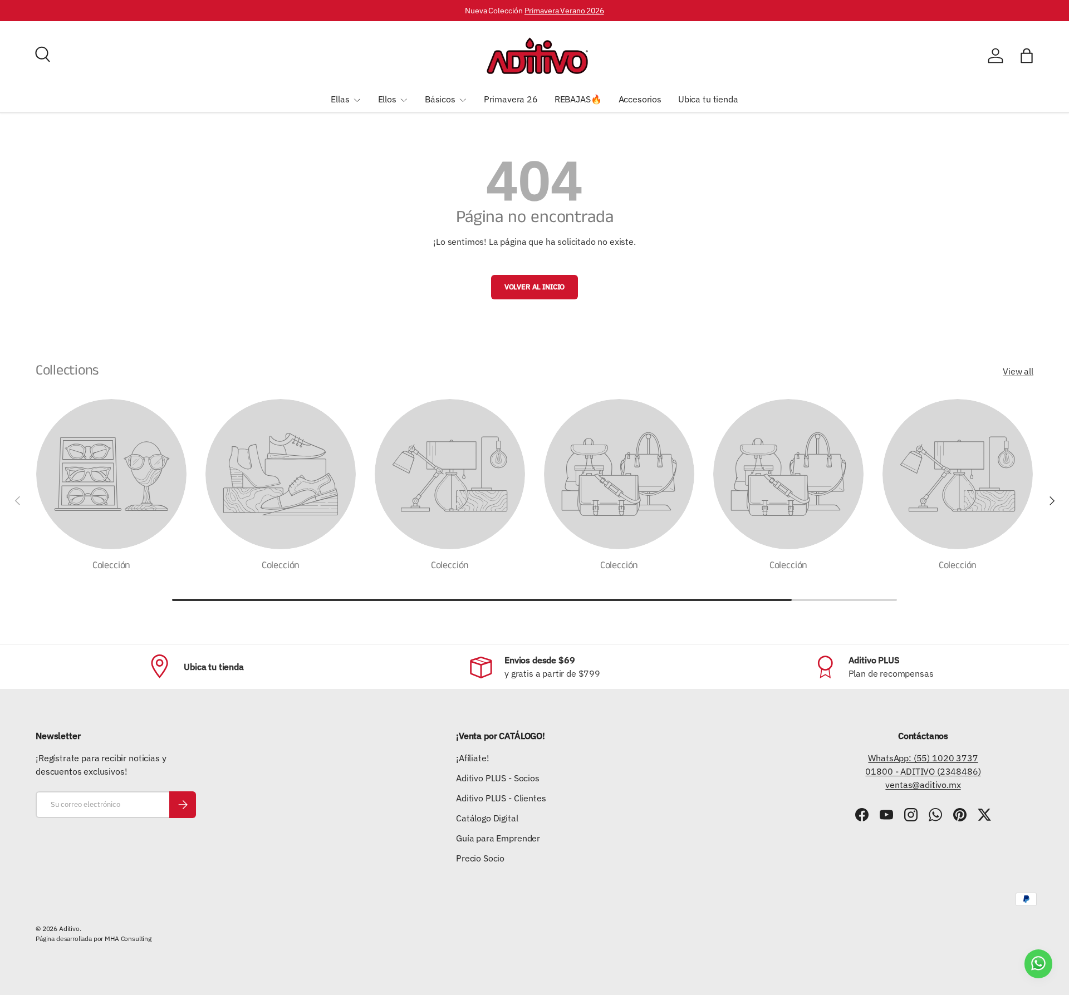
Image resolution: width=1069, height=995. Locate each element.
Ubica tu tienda (708, 99)
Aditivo (69, 928)
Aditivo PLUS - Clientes (501, 798)
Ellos (387, 99)
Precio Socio (480, 858)
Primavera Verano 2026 (564, 10)
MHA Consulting (128, 938)
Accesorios (640, 99)
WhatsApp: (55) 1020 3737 (923, 758)
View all (1018, 371)
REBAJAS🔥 (578, 99)
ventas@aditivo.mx (922, 784)
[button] (1026, 55)
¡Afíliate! (472, 758)
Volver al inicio (534, 287)
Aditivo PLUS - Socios (498, 778)
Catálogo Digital (487, 818)
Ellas (340, 99)
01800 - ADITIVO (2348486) (922, 771)
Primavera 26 (511, 99)
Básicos (440, 99)
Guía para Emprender (498, 838)
